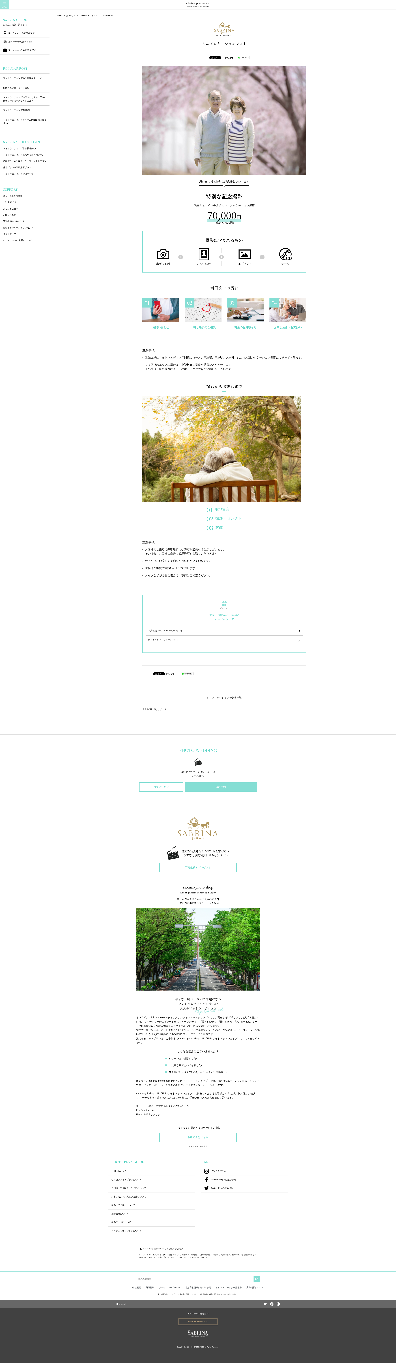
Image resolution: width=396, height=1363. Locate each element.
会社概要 (136, 1287)
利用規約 (150, 1287)
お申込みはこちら (198, 1137)
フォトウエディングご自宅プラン (19, 174)
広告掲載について (255, 1287)
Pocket (229, 58)
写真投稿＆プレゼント (14, 221)
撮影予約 (221, 787)
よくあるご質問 (10, 208)
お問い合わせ (9, 215)
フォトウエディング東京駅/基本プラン (22, 148)
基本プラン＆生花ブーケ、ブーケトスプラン (24, 161)
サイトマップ (9, 234)
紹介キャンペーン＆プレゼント (163, 640)
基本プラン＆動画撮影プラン (17, 167)
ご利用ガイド (9, 202)
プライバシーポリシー (170, 1287)
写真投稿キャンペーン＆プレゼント (165, 630)
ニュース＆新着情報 (13, 196)
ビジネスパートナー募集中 (229, 1287)
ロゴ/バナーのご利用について (17, 240)
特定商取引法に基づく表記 (198, 1287)
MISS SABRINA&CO (198, 1321)
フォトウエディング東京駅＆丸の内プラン (23, 155)
